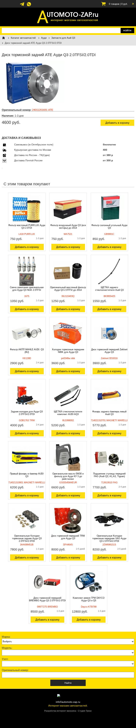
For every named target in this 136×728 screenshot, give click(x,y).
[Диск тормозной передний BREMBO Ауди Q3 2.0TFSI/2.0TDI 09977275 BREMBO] (47, 595)
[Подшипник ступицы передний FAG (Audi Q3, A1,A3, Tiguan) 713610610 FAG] (109, 471)
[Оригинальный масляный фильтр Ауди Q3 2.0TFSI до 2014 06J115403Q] (68, 285)
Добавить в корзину (117, 122)
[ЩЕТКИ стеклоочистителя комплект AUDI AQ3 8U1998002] (68, 409)
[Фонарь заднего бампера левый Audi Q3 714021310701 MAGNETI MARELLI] (109, 409)
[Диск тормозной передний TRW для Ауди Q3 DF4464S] (68, 533)
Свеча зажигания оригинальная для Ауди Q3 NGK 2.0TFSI (27, 288)
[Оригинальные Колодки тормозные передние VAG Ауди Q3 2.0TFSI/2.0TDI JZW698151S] (109, 533)
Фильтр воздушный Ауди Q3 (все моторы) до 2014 (68, 226)
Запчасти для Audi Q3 (63, 38)
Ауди (44, 38)
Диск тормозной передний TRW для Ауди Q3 (68, 537)
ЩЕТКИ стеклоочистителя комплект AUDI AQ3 (68, 413)
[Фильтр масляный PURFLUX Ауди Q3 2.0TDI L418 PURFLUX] (26, 223)
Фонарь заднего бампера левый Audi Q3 (109, 413)
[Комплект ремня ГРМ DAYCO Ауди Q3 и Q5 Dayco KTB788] (88, 595)
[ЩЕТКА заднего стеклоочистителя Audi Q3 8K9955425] (109, 285)
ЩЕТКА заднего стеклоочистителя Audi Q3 (109, 288)
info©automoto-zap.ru (68, 701)
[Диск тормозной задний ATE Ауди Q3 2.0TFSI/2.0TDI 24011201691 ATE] (33, 104)
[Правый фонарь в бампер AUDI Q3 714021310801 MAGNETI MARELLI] (26, 471)
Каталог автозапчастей (23, 38)
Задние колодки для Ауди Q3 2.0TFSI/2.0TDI (27, 413)
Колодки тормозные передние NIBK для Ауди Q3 (68, 350)
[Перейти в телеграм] (22, 5)
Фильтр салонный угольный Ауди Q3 (109, 226)
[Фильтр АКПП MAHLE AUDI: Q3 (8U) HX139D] (26, 347)
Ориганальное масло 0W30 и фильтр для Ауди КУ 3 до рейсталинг (68, 476)
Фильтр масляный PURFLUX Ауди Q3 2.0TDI (26, 226)
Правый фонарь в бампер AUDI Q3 (27, 475)
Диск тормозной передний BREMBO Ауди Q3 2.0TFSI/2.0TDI (47, 599)
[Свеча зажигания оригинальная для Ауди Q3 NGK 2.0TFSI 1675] (26, 285)
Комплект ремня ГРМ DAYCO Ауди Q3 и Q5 (88, 599)
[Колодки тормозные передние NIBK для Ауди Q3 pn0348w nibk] (68, 347)
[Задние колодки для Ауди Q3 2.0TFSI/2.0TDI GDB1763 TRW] (26, 409)
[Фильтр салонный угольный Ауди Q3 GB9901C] (109, 223)
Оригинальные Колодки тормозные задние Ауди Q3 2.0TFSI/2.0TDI (27, 538)
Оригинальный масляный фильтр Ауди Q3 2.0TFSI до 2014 (68, 288)
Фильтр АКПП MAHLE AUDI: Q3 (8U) (27, 350)
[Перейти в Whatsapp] (29, 5)
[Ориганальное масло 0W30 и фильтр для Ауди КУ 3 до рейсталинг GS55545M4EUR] (68, 471)
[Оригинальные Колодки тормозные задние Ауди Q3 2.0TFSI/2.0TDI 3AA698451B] (26, 533)
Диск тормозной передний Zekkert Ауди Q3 (109, 350)
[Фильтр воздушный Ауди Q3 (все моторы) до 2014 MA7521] (68, 223)
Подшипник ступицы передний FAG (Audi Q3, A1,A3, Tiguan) (109, 475)
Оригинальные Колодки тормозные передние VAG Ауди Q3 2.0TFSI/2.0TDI (109, 538)
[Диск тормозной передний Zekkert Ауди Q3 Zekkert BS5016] (109, 347)
